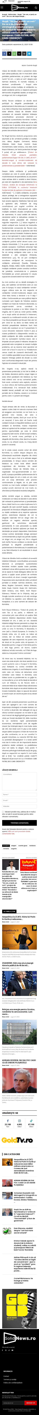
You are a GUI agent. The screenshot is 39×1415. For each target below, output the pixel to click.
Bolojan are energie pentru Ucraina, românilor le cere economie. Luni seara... (18, 1011)
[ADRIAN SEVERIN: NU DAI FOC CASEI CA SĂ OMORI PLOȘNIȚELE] (19, 1080)
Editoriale (12, 14)
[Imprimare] (24, 54)
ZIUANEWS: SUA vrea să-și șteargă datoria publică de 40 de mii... (17, 964)
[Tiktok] (9, 1350)
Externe (5, 995)
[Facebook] (4, 54)
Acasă (4, 14)
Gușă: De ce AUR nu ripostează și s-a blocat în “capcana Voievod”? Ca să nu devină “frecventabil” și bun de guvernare (24, 1215)
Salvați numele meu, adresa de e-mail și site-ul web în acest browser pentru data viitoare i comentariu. (18, 814)
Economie (6, 1043)
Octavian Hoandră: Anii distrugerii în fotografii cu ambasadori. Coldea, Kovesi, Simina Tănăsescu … (25, 1197)
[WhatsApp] (14, 54)
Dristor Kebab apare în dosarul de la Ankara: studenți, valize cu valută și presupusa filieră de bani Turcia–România (25, 1245)
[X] (9, 54)
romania (6, 849)
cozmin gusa (22, 846)
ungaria (14, 849)
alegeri (13, 846)
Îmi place (8, 1120)
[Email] (19, 54)
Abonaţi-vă (30, 1403)
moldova (32, 846)
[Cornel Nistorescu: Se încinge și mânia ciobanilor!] (7, 1281)
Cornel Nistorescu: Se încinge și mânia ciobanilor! (23, 1280)
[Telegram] (29, 54)
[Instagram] (6, 1350)
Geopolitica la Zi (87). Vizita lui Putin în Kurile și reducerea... (18, 918)
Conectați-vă (19, 1120)
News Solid (5, 922)
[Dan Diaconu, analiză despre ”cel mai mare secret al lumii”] (7, 1230)
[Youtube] (12, 1350)
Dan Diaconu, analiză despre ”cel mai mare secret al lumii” (23, 1230)
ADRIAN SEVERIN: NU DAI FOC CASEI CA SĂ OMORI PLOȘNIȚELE (19, 1061)
